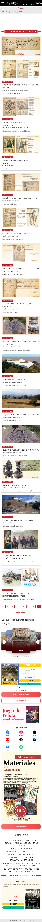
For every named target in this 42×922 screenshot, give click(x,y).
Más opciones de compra (21, 694)
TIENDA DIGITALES (28, 4)
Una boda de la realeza (21, 46)
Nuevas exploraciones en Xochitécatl (20, 450)
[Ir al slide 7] (26, 656)
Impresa (30, 681)
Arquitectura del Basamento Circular (20, 415)
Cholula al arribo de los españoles (19, 520)
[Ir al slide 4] (20, 656)
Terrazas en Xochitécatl (14, 380)
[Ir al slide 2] (15, 656)
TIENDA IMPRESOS (28, 2)
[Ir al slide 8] (28, 656)
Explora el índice (21, 700)
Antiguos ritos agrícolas (14, 485)
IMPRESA (13, 904)
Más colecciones (21, 827)
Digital (30, 684)
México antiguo (7, 81)
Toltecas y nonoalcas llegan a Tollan (21, 269)
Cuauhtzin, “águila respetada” (16, 234)
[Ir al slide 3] (17, 656)
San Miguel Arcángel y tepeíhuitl (18, 556)
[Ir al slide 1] (13, 656)
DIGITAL (13, 907)
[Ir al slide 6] (24, 656)
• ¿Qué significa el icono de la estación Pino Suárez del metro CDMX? (21, 843)
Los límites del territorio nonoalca (19, 198)
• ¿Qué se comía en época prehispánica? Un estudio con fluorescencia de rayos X (21, 851)
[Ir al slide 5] (22, 656)
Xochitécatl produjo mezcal (16, 593)
